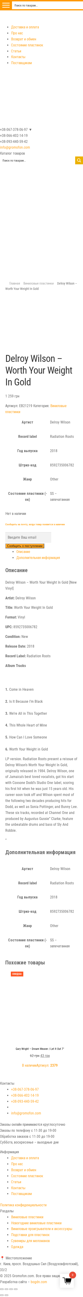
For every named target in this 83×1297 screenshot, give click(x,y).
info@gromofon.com (15, 147)
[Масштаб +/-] (16, 1289)
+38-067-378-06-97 (25, 1089)
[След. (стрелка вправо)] (6, 1295)
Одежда (17, 1247)
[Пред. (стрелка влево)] (2, 1295)
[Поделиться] (6, 1289)
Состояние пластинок (27, 45)
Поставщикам (21, 63)
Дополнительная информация (38, 557)
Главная (14, 283)
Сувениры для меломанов (30, 1241)
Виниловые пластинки (39, 283)
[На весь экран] (11, 1289)
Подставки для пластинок (30, 1235)
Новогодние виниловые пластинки (36, 1223)
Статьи (16, 51)
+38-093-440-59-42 (25, 1101)
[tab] (47, 552)
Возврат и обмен (23, 39)
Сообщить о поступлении (24, 546)
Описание (23, 551)
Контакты (18, 57)
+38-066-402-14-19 (25, 1095)
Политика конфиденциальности (23, 1205)
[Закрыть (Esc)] (2, 1289)
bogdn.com (39, 1282)
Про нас (17, 33)
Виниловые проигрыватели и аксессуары (41, 1229)
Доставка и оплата (25, 27)
